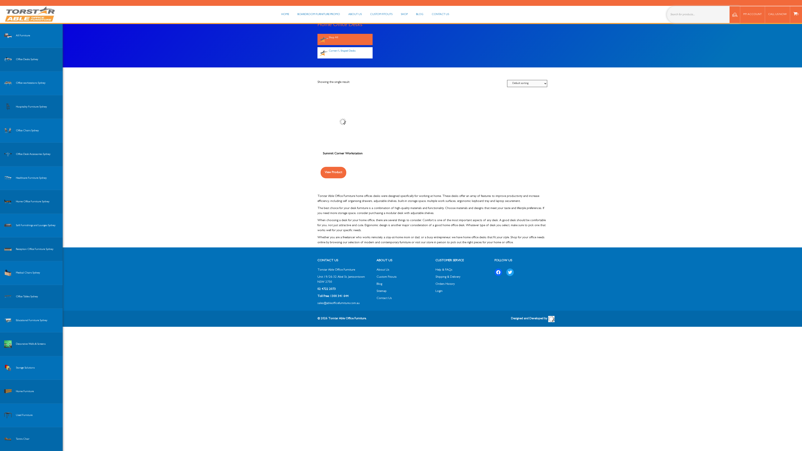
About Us (383, 270)
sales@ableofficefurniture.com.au (338, 303)
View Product (333, 172)
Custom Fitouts (387, 277)
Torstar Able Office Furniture (336, 270)
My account (752, 14)
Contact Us (384, 298)
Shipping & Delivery (447, 277)
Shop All (333, 37)
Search (735, 14)
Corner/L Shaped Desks (342, 51)
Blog (379, 284)
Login (439, 291)
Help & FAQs (443, 270)
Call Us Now (777, 14)
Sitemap (382, 291)
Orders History (445, 284)
